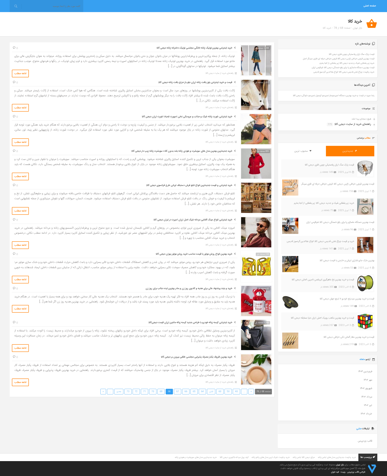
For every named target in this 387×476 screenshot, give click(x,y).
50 (228, 391)
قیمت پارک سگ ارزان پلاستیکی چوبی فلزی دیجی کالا (351, 54)
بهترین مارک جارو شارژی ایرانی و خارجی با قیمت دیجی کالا (346, 260)
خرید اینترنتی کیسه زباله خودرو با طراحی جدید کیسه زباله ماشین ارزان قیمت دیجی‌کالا (190, 322)
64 (202, 391)
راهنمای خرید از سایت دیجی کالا (219, 73)
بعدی (119, 391)
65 (194, 391)
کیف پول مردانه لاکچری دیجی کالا (234, 457)
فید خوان (335, 472)
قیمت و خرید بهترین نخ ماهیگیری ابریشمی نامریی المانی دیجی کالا (322, 280)
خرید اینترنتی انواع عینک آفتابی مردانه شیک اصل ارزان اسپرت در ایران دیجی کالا (193, 220)
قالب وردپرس (365, 441)
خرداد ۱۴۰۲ (366, 414)
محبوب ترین (301, 151)
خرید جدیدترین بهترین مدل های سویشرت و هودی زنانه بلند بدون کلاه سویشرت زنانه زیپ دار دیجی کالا (181, 151)
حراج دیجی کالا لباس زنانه (304, 457)
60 (219, 391)
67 (177, 391)
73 (128, 391)
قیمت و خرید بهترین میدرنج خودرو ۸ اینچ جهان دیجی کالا (346, 299)
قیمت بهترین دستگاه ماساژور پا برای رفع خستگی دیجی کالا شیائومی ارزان (343, 67)
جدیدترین (348, 151)
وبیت (343, 472)
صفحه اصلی (369, 6)
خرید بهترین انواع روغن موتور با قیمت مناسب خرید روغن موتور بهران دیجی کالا (194, 254)
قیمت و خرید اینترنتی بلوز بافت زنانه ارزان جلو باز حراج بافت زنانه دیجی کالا (195, 82)
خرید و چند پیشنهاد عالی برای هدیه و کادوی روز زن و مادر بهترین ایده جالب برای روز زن (189, 288)
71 (144, 391)
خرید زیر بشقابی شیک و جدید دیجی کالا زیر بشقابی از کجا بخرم (346, 63)
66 (185, 391)
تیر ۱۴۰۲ (368, 405)
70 (152, 391)
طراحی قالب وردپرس (356, 472)
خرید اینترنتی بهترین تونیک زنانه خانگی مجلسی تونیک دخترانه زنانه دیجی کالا (194, 48)
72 (136, 391)
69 (161, 391)
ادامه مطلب (20, 73)
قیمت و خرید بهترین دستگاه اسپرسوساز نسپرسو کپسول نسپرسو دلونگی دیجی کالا (328, 95)
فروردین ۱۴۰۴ (365, 371)
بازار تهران (340, 465)
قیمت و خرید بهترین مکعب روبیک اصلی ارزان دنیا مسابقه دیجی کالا (322, 318)
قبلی (211, 391)
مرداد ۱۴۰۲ (366, 397)
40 (236, 391)
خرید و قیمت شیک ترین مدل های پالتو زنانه (271, 457)
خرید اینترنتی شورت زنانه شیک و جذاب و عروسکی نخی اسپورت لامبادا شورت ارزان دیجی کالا (187, 117)
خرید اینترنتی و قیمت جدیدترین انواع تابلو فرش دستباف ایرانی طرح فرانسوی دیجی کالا (189, 185)
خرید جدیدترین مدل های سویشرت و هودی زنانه (196, 457)
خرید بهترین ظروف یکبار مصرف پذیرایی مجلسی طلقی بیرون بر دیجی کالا (196, 357)
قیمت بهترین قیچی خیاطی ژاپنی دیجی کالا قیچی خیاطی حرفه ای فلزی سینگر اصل (338, 59)
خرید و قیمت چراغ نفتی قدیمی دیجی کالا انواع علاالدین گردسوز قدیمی (343, 72)
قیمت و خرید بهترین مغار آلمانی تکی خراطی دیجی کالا (348, 337)
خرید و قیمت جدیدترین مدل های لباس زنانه (337, 457)
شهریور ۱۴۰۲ (366, 388)
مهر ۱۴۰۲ (368, 380)
